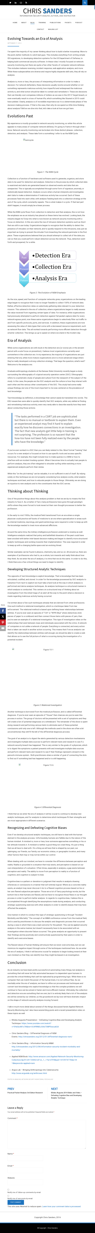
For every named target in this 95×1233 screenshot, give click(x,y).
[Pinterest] (3, 622)
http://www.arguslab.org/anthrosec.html (29, 1073)
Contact (40, 29)
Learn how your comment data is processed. (61, 1206)
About (24, 22)
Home (15, 22)
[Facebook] (3, 611)
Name (11, 1154)
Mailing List (53, 29)
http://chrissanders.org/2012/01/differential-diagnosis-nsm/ (45, 1036)
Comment (13, 1118)
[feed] (26, 2)
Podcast (78, 22)
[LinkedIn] (15, 2)
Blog (32, 22)
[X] (3, 616)
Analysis (18, 1079)
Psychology (48, 1079)
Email (11, 1166)
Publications (55, 22)
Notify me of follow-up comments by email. (24, 1192)
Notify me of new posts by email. (20, 1198)
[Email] (21, 2)
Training (42, 22)
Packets (68, 22)
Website (11, 1178)
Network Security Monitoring (33, 1079)
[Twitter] (10, 2)
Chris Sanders (53, 1228)
